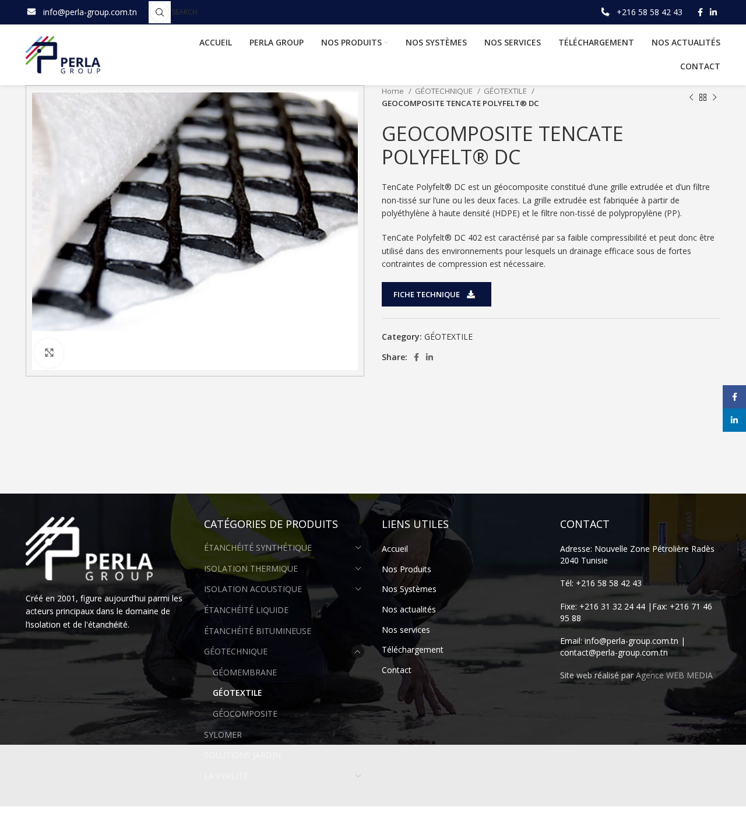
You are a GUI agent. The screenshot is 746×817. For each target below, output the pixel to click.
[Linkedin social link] (713, 12)
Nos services (406, 629)
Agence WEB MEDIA (674, 675)
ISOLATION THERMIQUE (251, 568)
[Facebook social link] (700, 12)
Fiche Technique (426, 294)
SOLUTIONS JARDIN (242, 754)
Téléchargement (413, 649)
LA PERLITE (226, 775)
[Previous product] (691, 97)
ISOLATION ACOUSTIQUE (253, 588)
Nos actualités (409, 609)
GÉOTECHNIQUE (444, 91)
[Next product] (714, 97)
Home (394, 91)
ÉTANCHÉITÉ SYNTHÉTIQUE (258, 547)
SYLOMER (223, 734)
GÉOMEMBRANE (245, 672)
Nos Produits (406, 569)
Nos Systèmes (409, 588)
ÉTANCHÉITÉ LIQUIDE (246, 609)
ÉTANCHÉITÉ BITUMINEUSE (257, 630)
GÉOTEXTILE (506, 91)
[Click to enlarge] (49, 353)
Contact (396, 669)
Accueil (395, 548)
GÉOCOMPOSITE (245, 713)
